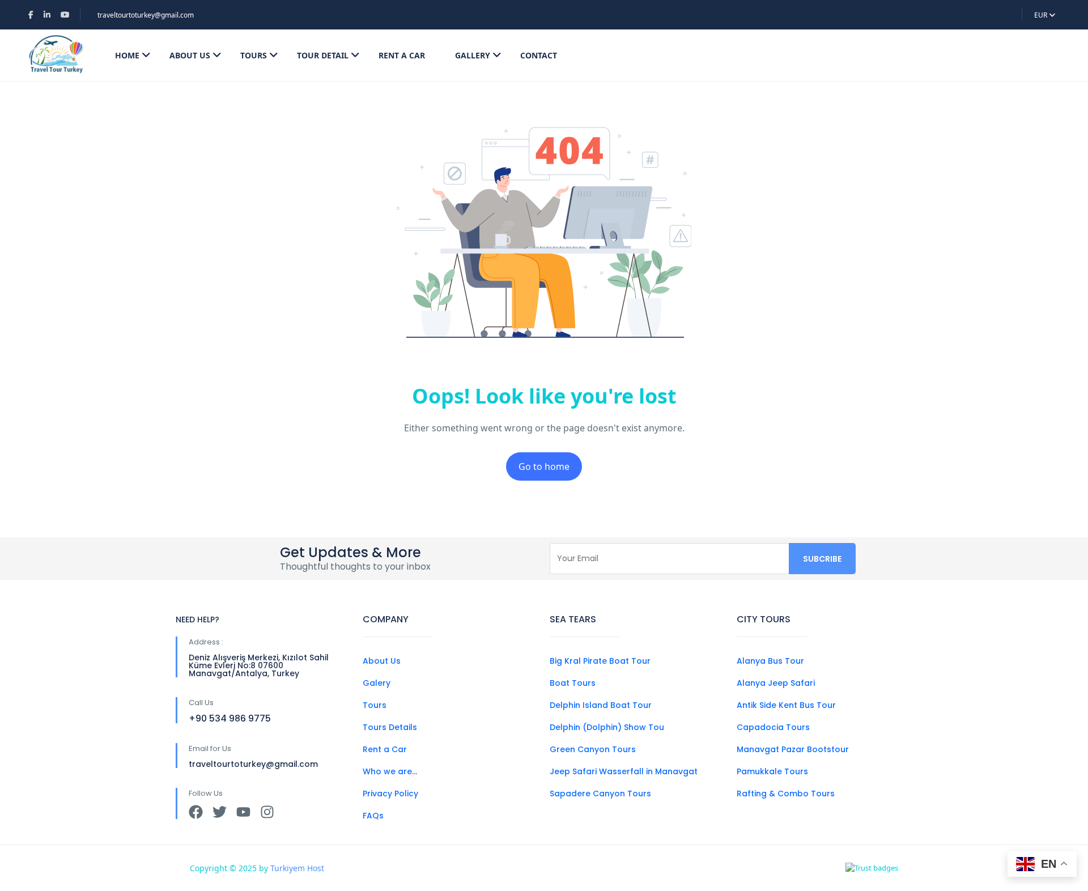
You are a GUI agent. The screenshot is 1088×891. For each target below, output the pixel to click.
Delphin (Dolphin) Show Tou (607, 727)
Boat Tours (573, 683)
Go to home (544, 466)
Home (127, 55)
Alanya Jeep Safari (776, 683)
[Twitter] (219, 812)
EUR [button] (1041, 15)
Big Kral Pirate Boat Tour (600, 661)
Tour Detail (322, 55)
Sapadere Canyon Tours (600, 793)
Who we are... (390, 771)
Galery (376, 683)
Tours (253, 55)
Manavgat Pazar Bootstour (793, 749)
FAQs (373, 815)
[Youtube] (243, 812)
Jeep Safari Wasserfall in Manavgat (624, 771)
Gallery (472, 55)
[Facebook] (196, 812)
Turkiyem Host (297, 868)
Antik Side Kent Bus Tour (786, 705)
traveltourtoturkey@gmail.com (145, 15)
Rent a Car (385, 749)
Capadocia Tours (773, 727)
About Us (189, 55)
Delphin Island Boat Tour (601, 705)
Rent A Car (402, 55)
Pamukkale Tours (772, 771)
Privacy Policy (390, 793)
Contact (538, 55)
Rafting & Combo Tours (786, 793)
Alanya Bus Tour (770, 661)
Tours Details (390, 727)
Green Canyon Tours (593, 749)
